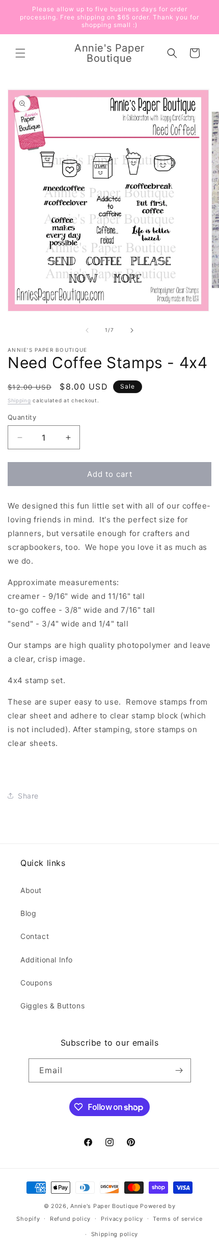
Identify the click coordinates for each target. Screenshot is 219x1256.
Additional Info (46, 959)
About (31, 890)
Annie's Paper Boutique (104, 1206)
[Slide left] (87, 330)
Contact (34, 936)
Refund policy (70, 1218)
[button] (20, 53)
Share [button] (28, 795)
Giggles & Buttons (52, 1005)
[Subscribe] (179, 1070)
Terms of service (177, 1218)
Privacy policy (122, 1218)
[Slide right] (132, 330)
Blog (28, 913)
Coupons (36, 982)
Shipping (19, 400)
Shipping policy (115, 1234)
